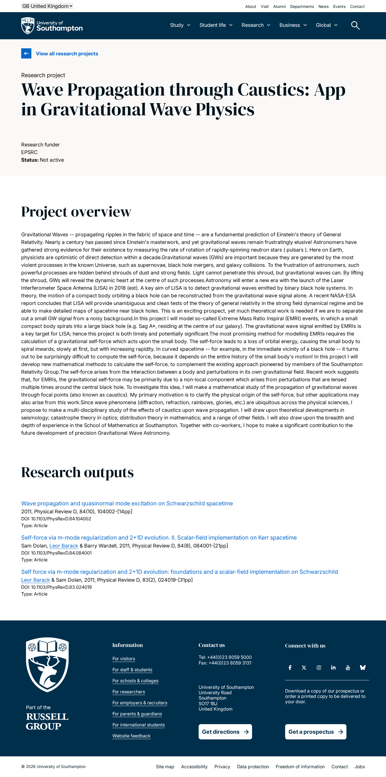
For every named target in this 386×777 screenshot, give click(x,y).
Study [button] (177, 25)
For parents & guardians (137, 714)
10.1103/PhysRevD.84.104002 (61, 518)
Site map (165, 766)
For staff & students (132, 669)
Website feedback (131, 736)
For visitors (123, 658)
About (250, 6)
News (323, 6)
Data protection (253, 766)
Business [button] (289, 25)
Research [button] (253, 25)
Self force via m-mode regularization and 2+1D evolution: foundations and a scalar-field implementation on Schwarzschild (179, 571)
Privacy (222, 766)
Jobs (360, 766)
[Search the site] (353, 26)
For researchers (128, 691)
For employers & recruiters (139, 702)
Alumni (279, 6)
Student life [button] (212, 25)
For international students (138, 725)
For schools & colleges (135, 680)
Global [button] (323, 25)
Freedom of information (300, 766)
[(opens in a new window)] (290, 668)
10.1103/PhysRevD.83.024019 (61, 587)
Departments (302, 6)
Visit (265, 6)
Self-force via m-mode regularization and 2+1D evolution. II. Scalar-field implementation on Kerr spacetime (159, 537)
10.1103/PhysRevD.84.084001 (61, 553)
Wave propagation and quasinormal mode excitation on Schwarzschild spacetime (127, 503)
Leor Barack (63, 546)
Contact (357, 6)
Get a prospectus (311, 731)
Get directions (221, 731)
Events (339, 6)
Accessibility (194, 766)
